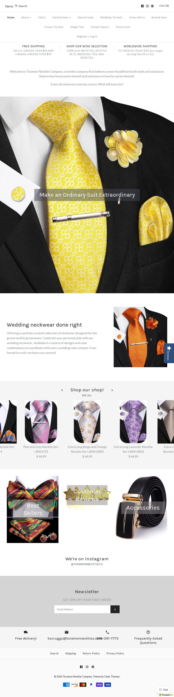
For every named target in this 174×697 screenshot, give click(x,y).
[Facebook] (142, 6)
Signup (9, 6)
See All (87, 395)
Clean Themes (112, 676)
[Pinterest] (152, 6)
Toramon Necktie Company (77, 676)
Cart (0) (164, 5)
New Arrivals (86, 17)
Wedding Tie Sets (111, 17)
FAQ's (42, 17)
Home (10, 17)
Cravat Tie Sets (54, 27)
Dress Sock (123, 27)
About (26, 17)
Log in (93, 36)
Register (82, 36)
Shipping (70, 653)
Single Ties (77, 27)
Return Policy (91, 653)
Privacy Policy (115, 653)
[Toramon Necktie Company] (87, 6)
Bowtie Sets (159, 17)
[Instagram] (147, 6)
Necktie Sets (62, 17)
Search (54, 653)
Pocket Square (100, 27)
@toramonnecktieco (87, 564)
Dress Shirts (137, 17)
